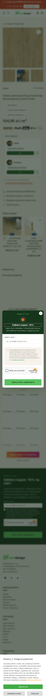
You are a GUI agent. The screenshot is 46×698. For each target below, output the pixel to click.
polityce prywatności (33, 680)
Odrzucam (35, 693)
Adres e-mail (10, 337)
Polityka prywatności (18, 360)
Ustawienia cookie (14, 693)
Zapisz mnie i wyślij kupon (23, 382)
